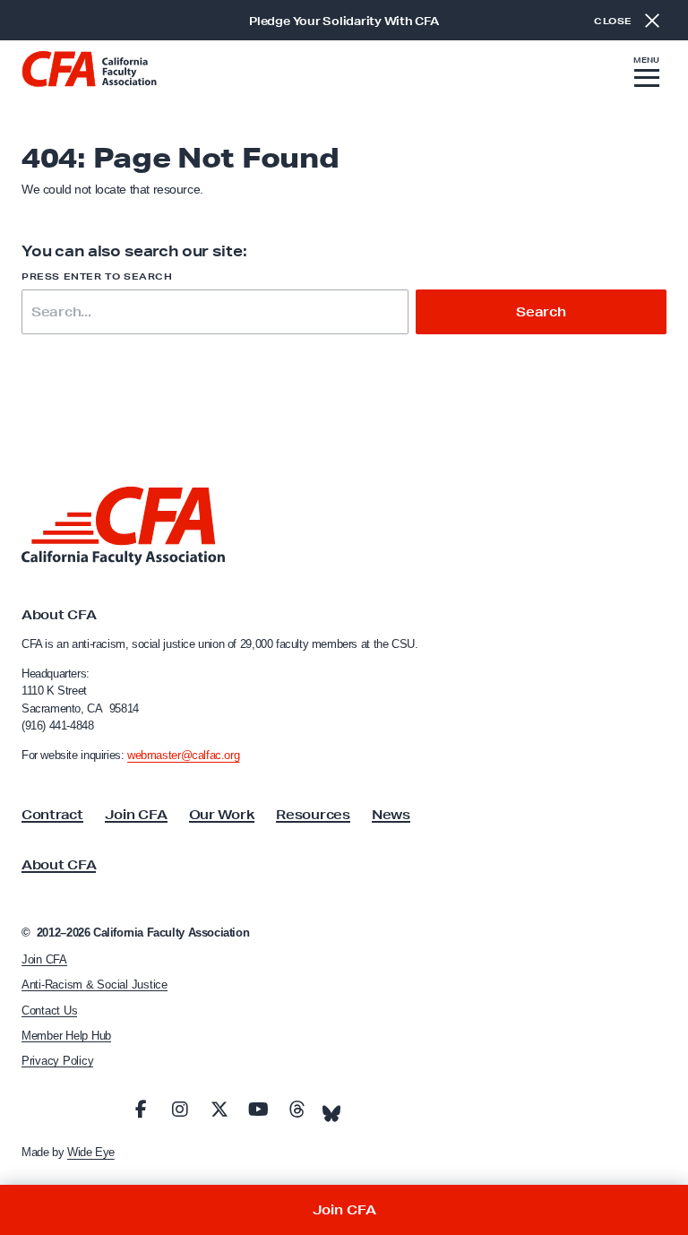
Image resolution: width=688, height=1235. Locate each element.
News (391, 815)
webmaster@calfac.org (183, 755)
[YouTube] (258, 1109)
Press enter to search (97, 276)
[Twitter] (219, 1109)
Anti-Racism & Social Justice (95, 984)
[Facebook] (140, 1109)
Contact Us (49, 1010)
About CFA (59, 865)
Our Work (222, 815)
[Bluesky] (331, 1108)
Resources (312, 815)
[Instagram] (180, 1109)
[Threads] (297, 1109)
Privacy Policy (57, 1060)
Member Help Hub (66, 1035)
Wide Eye (91, 1152)
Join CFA (136, 815)
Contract (52, 815)
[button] (646, 74)
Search (541, 312)
